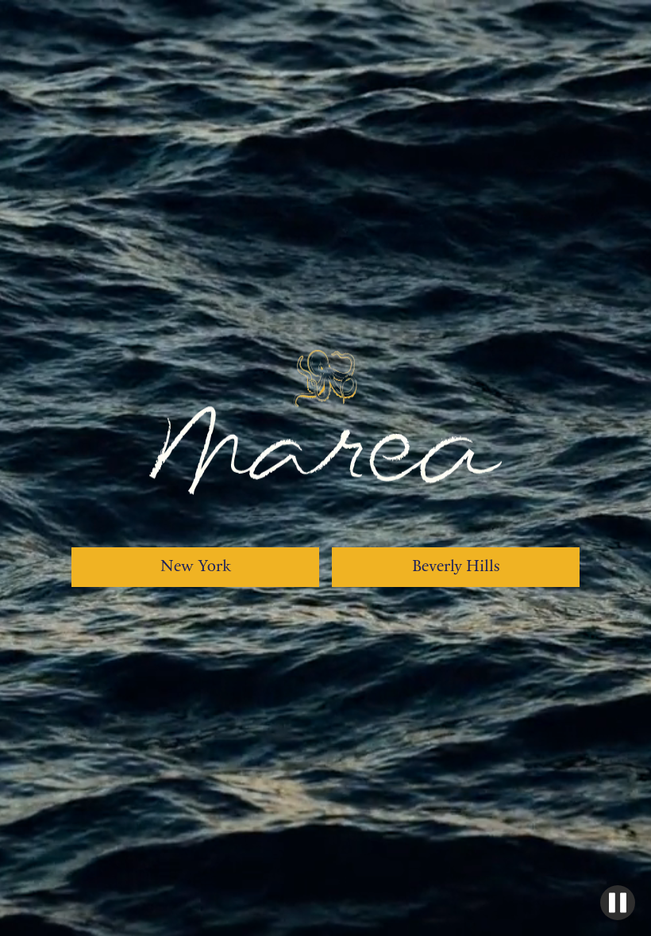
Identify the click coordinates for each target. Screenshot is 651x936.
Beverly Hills (455, 567)
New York (195, 567)
